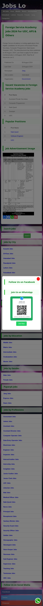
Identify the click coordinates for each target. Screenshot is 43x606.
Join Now (21, 323)
